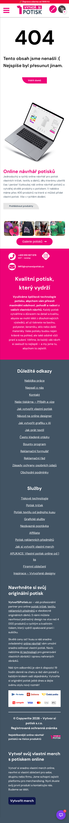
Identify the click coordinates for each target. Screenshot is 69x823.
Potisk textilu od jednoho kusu (34, 512)
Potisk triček (34, 505)
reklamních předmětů (21, 611)
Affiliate (34, 533)
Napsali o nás (34, 388)
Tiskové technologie (34, 498)
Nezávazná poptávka (34, 526)
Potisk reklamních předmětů (34, 540)
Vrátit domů (34, 80)
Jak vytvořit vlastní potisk (34, 409)
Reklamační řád (34, 458)
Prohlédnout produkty (21, 206)
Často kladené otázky (35, 437)
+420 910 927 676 (27, 255)
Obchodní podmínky (34, 472)
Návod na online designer (34, 416)
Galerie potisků (32, 241)
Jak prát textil (34, 430)
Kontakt (34, 395)
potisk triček (38, 606)
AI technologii (28, 652)
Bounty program (34, 444)
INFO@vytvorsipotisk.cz (31, 266)
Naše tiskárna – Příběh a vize (34, 402)
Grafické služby (34, 519)
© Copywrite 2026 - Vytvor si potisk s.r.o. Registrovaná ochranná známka (34, 723)
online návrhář (32, 643)
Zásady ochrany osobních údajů (34, 465)
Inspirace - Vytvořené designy (34, 573)
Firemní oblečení (34, 566)
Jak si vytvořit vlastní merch (34, 547)
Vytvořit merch (22, 801)
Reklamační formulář (34, 451)
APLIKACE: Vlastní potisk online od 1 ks (34, 557)
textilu (51, 606)
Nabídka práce (34, 381)
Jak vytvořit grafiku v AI (34, 423)
